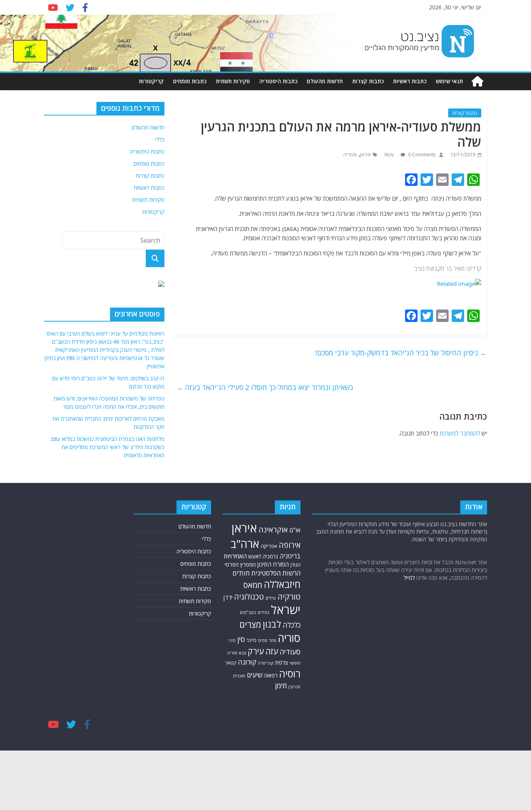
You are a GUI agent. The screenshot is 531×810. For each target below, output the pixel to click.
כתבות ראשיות (409, 81)
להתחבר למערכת (460, 433)
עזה (272, 651)
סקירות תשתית (233, 81)
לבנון (272, 624)
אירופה (289, 545)
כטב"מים (248, 612)
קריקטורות (151, 81)
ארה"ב (245, 543)
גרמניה (270, 556)
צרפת (281, 662)
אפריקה (269, 545)
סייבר (251, 640)
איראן (365, 154)
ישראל (285, 610)
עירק (256, 651)
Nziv (389, 154)
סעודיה (350, 154)
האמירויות (235, 556)
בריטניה (289, 555)
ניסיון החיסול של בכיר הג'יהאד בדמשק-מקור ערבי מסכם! (401, 352)
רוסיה (289, 673)
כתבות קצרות (368, 81)
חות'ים (241, 573)
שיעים (254, 674)
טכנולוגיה (249, 596)
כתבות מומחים (189, 81)
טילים (271, 598)
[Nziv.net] (477, 81)
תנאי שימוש (449, 81)
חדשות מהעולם (325, 81)
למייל (409, 577)
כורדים (263, 612)
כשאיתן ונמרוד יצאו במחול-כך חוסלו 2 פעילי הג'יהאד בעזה (264, 387)
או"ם (294, 530)
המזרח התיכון (273, 564)
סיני (232, 640)
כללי (159, 139)
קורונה (247, 662)
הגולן (295, 565)
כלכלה (291, 625)
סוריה (289, 638)
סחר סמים (267, 640)
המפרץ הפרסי (240, 564)
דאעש (254, 556)
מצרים (250, 624)
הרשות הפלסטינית (275, 573)
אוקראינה (273, 529)
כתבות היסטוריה (278, 81)
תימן (281, 685)
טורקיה (289, 596)
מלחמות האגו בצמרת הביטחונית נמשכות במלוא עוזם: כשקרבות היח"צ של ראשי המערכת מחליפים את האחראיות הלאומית (107, 447)
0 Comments (421, 154)
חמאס (252, 585)
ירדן (228, 597)
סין (241, 639)
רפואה (271, 675)
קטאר (230, 663)
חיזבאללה (282, 584)
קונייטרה (266, 663)
